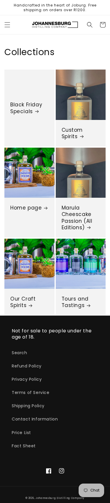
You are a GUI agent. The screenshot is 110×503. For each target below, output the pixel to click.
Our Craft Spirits (22, 302)
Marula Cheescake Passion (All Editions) (77, 217)
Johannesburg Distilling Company (59, 498)
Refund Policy (27, 366)
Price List (21, 433)
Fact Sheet (24, 446)
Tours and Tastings (75, 302)
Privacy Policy (27, 379)
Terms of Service (31, 392)
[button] (7, 24)
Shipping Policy (28, 406)
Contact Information (35, 419)
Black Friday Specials (26, 107)
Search (19, 353)
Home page (26, 208)
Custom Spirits (72, 133)
